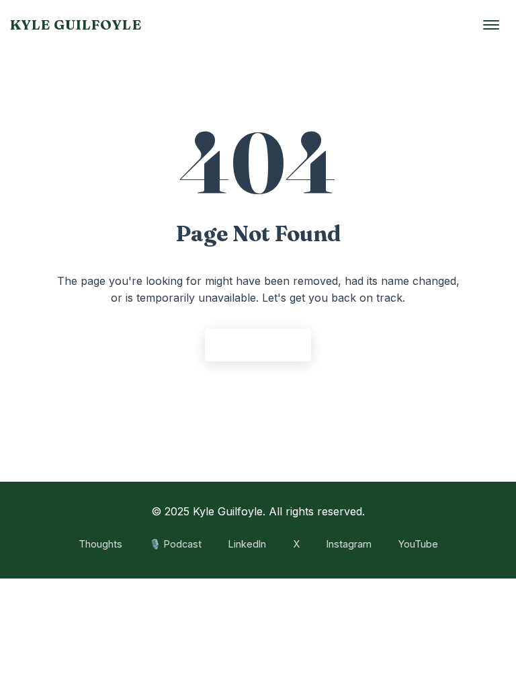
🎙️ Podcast (175, 544)
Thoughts (100, 544)
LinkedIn (247, 544)
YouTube (418, 544)
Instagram (349, 544)
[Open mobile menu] (491, 25)
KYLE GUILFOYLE (76, 24)
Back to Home (258, 344)
